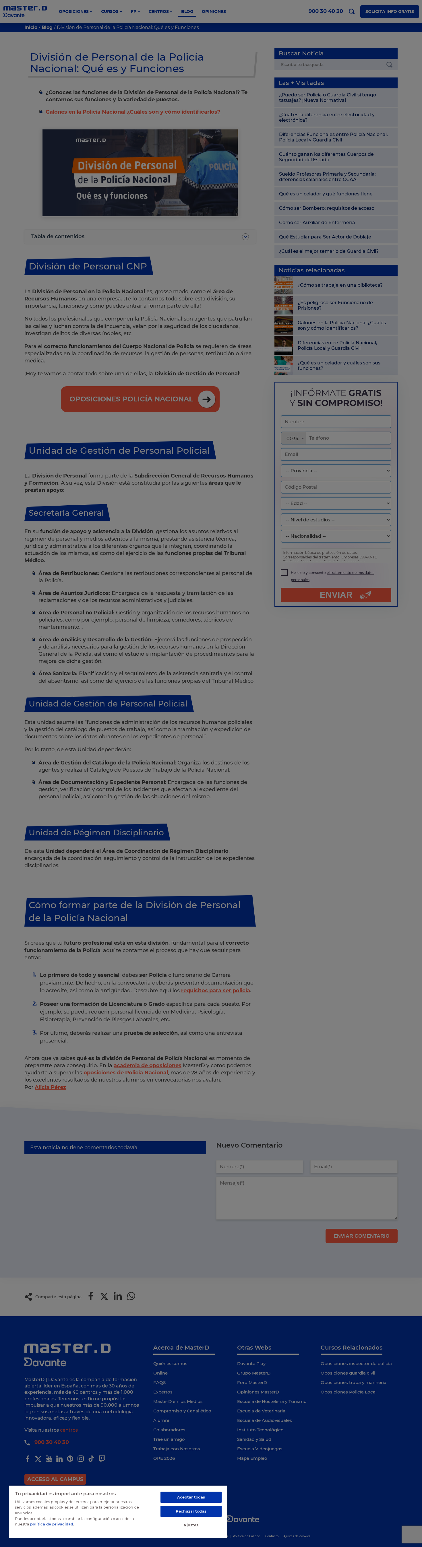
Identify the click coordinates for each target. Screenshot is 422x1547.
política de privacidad (51, 1524)
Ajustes (190, 1525)
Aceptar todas (191, 1497)
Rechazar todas (191, 1511)
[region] (118, 1511)
